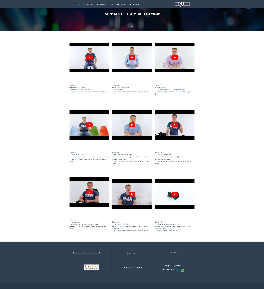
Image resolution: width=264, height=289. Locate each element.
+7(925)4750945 (133, 4)
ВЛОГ (112, 4)
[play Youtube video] (89, 57)
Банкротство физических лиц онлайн (87, 253)
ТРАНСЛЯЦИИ (102, 4)
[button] (74, 4)
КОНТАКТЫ (121, 4)
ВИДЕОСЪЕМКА (88, 4)
